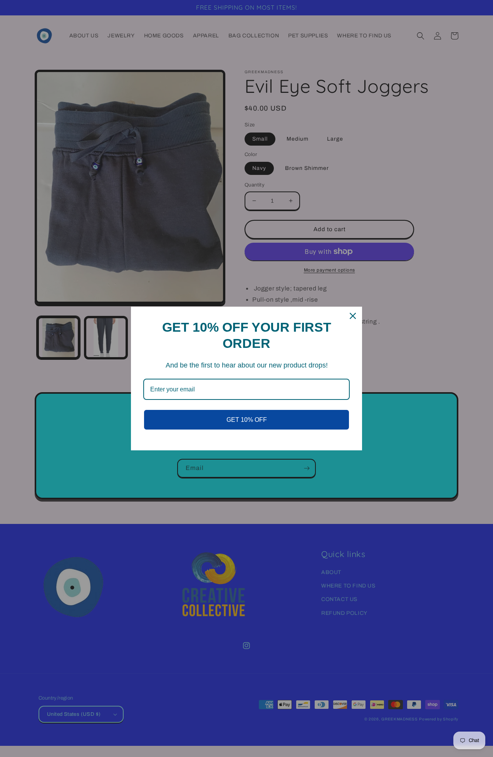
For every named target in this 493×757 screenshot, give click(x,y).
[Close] (353, 316)
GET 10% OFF (246, 419)
